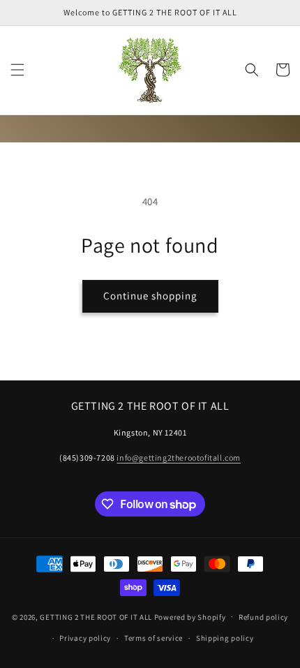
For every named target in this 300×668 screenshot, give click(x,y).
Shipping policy (225, 638)
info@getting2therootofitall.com (179, 457)
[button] (17, 69)
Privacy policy (85, 638)
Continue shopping (150, 295)
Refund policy (263, 617)
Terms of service (153, 638)
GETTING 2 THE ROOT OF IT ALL (96, 616)
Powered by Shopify (190, 616)
